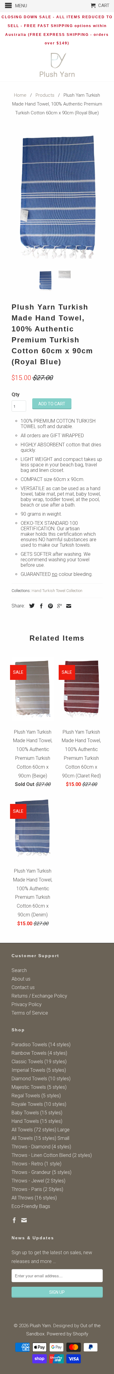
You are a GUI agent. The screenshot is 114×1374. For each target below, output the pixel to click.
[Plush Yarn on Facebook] (14, 1220)
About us (21, 979)
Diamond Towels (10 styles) (41, 1079)
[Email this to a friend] (67, 606)
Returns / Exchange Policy (39, 996)
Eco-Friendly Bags (31, 1206)
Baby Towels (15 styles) (37, 1113)
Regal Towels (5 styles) (36, 1096)
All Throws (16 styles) (34, 1198)
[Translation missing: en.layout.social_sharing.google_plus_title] (58, 606)
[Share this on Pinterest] (49, 606)
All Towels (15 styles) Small (40, 1138)
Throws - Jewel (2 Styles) (38, 1181)
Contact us (23, 987)
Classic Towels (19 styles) (39, 1061)
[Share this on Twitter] (30, 605)
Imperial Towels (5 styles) (39, 1070)
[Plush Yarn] (57, 65)
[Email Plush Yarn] (24, 1220)
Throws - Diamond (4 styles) (41, 1147)
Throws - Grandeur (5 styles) (41, 1172)
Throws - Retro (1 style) (36, 1164)
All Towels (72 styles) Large (41, 1130)
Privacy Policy (27, 1004)
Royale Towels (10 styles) (39, 1104)
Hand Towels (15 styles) (37, 1121)
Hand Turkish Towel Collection (57, 590)
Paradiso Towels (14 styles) (41, 1044)
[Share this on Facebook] (40, 606)
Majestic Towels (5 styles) (39, 1087)
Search (19, 970)
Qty (15, 394)
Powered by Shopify (67, 1334)
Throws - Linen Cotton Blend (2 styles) (52, 1155)
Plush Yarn (40, 1325)
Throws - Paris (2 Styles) (37, 1189)
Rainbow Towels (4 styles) (39, 1053)
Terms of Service (30, 1013)
